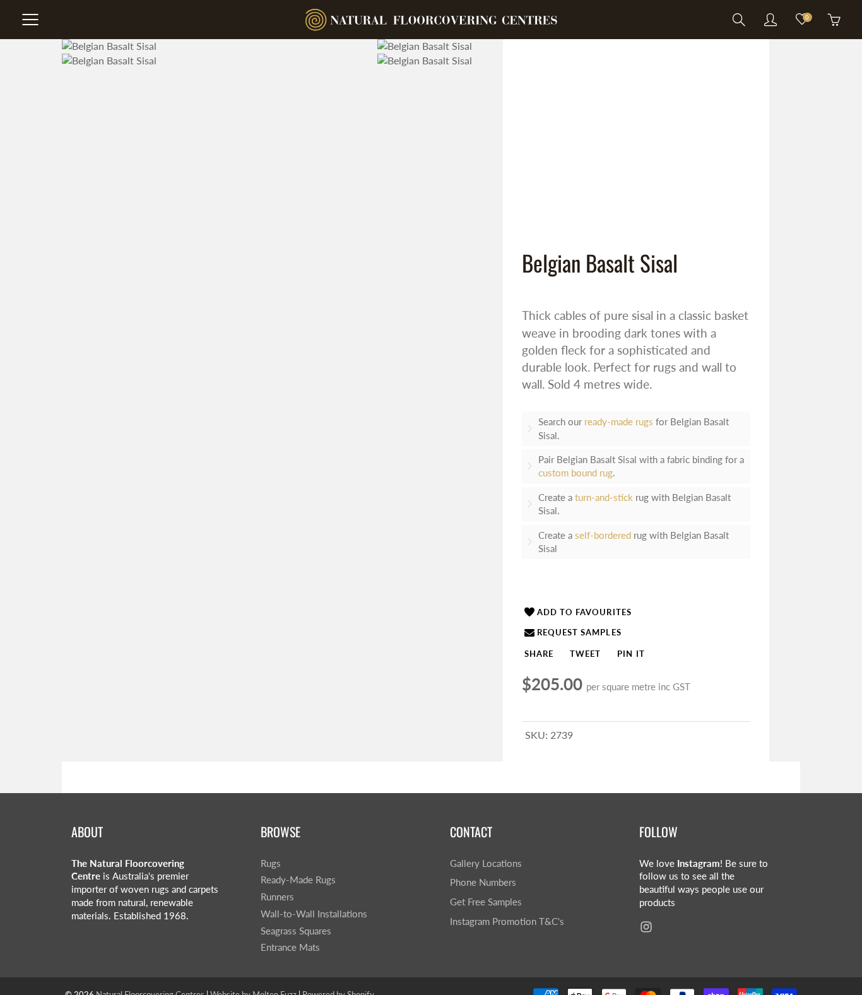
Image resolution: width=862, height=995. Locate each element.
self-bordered (603, 535)
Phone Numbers (483, 882)
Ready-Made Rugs (298, 879)
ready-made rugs (618, 421)
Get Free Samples (486, 902)
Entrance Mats (290, 947)
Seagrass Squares (296, 931)
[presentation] (538, 653)
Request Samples (579, 632)
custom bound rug (575, 472)
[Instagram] (646, 927)
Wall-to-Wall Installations (314, 914)
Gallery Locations (486, 863)
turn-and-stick (604, 497)
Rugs (271, 863)
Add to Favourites (584, 612)
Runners (277, 897)
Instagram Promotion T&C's (507, 921)
